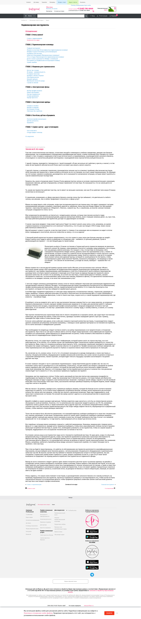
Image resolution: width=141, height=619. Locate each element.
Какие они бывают (33, 92)
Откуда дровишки (33, 96)
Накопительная (103, 8)
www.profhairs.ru (89, 605)
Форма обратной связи (32, 528)
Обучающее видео (59, 534)
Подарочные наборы (60, 524)
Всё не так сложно (33, 70)
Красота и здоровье (45, 527)
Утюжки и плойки (32, 106)
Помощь (73, 5)
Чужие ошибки (32, 62)
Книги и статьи (58, 531)
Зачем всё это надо (33, 40)
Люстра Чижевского (33, 94)
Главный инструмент (33, 48)
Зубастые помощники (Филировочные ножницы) (43, 55)
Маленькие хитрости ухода (36, 81)
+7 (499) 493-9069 (84, 10)
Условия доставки (59, 11)
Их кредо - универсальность (36, 72)
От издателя (29, 136)
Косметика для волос (46, 519)
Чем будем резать (33, 77)
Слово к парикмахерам (34, 38)
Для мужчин (43, 525)
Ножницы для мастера (34, 53)
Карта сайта (87, 5)
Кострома (54, 8)
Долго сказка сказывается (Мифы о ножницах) (42, 59)
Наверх (70, 497)
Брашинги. (30, 122)
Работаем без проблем (34, 111)
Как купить (28, 531)
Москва (49, 7)
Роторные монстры (33, 74)
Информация (80, 5)
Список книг (31, 488)
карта (106, 10)
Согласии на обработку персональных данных (90, 591)
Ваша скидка (29, 517)
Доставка (28, 523)
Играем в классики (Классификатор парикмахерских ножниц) (47, 50)
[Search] (86, 16)
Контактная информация (32, 520)
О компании (29, 514)
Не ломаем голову (33, 109)
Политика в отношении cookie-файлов (38, 613)
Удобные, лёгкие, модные (35, 75)
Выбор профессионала (34, 91)
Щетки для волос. (33, 121)
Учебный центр (72, 510)
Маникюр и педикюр (45, 522)
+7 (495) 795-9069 (85, 9)
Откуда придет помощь (34, 132)
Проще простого (32, 98)
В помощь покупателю (32, 526)
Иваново (48, 8)
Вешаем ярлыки (32, 79)
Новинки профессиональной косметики (59, 519)
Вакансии (28, 534)
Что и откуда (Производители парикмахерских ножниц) (45, 57)
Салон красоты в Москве (46, 535)
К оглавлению (109, 488)
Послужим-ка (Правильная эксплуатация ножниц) (43, 60)
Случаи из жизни (32, 83)
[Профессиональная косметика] (34, 9)
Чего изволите (32, 130)
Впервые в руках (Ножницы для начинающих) (42, 52)
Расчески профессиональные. (36, 119)
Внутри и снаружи (32, 107)
